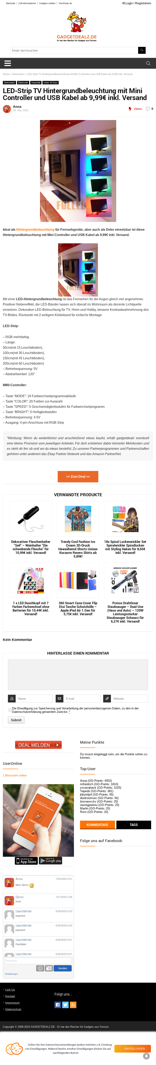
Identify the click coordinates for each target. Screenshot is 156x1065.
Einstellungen (11, 973)
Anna (17, 106)
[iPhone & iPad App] (26, 858)
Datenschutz (13, 1009)
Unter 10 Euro (50, 82)
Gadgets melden (47, 3)
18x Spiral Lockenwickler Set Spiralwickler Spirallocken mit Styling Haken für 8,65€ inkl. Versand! (125, 547)
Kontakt (10, 996)
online (15, 775)
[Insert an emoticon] (40, 968)
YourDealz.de (65, 3)
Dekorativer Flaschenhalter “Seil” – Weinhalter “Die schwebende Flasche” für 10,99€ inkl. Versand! (30, 547)
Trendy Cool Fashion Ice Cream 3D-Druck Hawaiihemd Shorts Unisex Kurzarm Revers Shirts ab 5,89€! (78, 549)
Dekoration (18, 74)
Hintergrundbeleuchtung (35, 229)
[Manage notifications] (146, 1056)
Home (6, 74)
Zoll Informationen (27, 3)
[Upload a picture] (49, 968)
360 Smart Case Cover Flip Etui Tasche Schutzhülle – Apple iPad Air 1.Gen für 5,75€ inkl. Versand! (78, 608)
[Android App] (50, 858)
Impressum (12, 1002)
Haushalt (35, 82)
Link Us (10, 989)
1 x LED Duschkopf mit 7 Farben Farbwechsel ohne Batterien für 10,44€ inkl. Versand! (30, 608)
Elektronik (23, 82)
